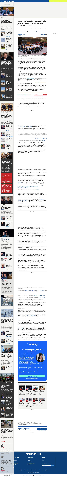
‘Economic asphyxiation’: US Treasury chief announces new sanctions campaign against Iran (9, 146)
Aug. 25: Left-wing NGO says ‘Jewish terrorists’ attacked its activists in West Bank (9, 90)
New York (40, 423)
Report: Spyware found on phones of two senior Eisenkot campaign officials (6, 186)
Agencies (12, 136)
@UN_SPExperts (40, 290)
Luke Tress (20, 34)
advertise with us (29, 461)
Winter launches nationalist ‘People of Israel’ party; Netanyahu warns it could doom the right (29, 393)
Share (43, 34)
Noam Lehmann (8, 85)
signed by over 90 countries (40, 82)
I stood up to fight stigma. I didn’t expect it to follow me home (6, 461)
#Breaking (20, 182)
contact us (28, 464)
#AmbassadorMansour (33, 186)
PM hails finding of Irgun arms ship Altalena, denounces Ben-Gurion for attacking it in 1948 (35, 393)
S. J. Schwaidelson (3, 470)
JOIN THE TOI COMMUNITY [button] (42, 428)
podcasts (14, 466)
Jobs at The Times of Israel (31, 463)
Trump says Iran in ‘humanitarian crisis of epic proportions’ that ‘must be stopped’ (9, 134)
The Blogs (14, 464)
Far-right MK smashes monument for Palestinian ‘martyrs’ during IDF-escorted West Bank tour (29, 404)
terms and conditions (30, 457)
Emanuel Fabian (8, 36)
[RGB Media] (34, 475)
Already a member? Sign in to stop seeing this (32, 378)
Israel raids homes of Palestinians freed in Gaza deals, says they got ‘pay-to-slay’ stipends (9, 341)
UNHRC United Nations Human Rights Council (24, 423)
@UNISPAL (20, 186)
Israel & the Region (23, 422)
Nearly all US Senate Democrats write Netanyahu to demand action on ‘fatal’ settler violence (9, 75)
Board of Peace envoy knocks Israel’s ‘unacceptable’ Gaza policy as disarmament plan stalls (6, 21)
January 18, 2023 (42, 140)
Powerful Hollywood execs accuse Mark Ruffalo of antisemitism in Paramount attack (9, 409)
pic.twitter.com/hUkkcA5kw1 (39, 295)
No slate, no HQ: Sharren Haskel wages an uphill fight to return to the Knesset (8, 259)
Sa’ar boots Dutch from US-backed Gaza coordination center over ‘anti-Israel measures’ (9, 46)
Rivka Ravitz (2, 447)
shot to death (20, 328)
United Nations (28, 422)
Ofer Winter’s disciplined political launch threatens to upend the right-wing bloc (7, 243)
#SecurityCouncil (25, 186)
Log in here (44, 430)
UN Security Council (33, 422)
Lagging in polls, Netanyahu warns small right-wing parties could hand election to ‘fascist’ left (9, 265)
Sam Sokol (7, 256)
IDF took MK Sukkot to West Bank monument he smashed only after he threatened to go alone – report (7, 320)
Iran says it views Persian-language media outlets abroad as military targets (6, 163)
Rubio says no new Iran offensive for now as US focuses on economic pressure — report (9, 127)
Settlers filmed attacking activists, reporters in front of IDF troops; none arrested (9, 82)
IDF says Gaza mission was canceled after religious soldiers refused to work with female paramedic (6, 181)
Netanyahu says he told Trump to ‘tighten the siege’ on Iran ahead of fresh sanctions (6, 115)
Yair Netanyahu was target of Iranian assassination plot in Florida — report (6, 206)
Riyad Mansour (36, 423)
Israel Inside (15, 460)
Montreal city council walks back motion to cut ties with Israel (9, 414)
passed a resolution (30, 78)
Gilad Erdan (32, 423)
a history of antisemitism (31, 315)
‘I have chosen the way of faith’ (6, 448)
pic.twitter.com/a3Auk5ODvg (41, 138)
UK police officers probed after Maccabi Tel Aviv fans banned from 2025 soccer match (9, 396)
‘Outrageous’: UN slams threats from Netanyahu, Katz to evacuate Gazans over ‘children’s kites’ (9, 40)
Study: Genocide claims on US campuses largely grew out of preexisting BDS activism (9, 402)
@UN (43, 185)
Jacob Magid (8, 136)
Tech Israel (14, 461)
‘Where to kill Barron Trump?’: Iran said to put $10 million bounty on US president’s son (22, 393)
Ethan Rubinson (7, 166)
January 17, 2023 (41, 297)
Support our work (32, 376)
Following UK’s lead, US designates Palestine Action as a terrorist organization (6, 384)
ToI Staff (2, 67)
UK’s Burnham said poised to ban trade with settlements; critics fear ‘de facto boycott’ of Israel (6, 64)
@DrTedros (33, 290)
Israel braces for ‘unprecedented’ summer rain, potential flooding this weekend (7, 431)
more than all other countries (26, 126)
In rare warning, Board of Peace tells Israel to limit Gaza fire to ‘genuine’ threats (9, 33)
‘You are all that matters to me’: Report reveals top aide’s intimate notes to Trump (22, 404)
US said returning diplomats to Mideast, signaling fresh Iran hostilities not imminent (9, 140)
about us (28, 460)
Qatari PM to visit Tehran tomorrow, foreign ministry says (6, 176)
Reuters (7, 398)
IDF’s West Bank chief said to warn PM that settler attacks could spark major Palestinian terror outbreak (9, 96)
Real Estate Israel (15, 463)
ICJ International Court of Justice (22, 424)
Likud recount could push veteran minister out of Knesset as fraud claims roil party (9, 368)
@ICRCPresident (27, 290)
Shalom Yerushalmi (6, 239)
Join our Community (54, 1)
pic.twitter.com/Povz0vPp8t (23, 187)
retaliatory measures (22, 80)
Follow (24, 34)
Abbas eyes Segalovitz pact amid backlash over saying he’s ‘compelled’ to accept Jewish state (6, 356)
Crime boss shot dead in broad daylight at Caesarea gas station (41, 393)
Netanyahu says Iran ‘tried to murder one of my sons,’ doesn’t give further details (42, 404)
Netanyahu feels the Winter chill (6, 284)
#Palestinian (36, 183)
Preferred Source (36, 31)
